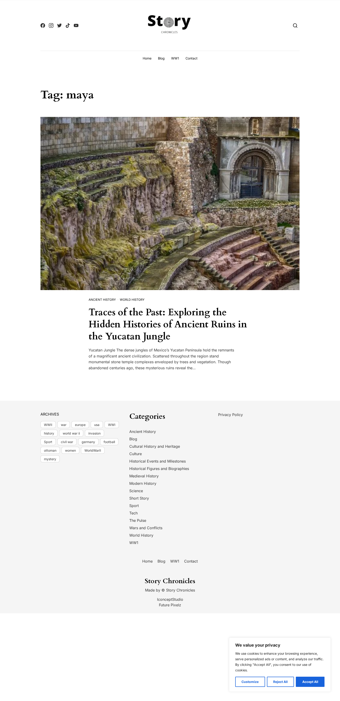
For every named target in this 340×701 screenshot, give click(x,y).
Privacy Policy (230, 414)
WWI (111, 425)
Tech (133, 513)
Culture (135, 453)
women (70, 450)
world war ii (71, 433)
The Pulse (137, 520)
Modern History (142, 483)
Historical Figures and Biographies (159, 468)
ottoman (50, 450)
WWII (48, 425)
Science (136, 490)
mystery (50, 459)
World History (132, 299)
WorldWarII (92, 450)
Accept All (310, 682)
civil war (67, 442)
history (49, 433)
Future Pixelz (170, 605)
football (109, 442)
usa (96, 425)
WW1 (175, 58)
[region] (280, 665)
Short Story (139, 498)
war (63, 425)
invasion (94, 433)
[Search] (295, 25)
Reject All (280, 682)
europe (80, 425)
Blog (161, 58)
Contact (191, 58)
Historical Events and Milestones (157, 461)
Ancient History (102, 299)
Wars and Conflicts (145, 528)
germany (88, 442)
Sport (48, 442)
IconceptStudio (170, 599)
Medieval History (144, 476)
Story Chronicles (180, 590)
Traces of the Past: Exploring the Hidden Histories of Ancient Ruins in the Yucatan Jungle (168, 324)
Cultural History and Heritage (154, 446)
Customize (250, 682)
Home (147, 58)
